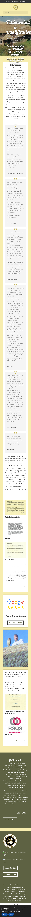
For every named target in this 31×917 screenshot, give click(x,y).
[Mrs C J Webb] (15, 557)
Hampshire (6, 894)
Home (4, 885)
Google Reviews (15, 623)
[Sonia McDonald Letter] (15, 515)
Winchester (18, 900)
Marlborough (22, 894)
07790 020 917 (22, 1)
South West (14, 898)
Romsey (22, 896)
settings (18, 911)
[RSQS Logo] (15, 732)
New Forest (7, 896)
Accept (4, 914)
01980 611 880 (12, 1)
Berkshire (6, 891)
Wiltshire (10, 900)
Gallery (10, 885)
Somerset (6, 898)
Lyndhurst (14, 894)
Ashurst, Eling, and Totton (19, 889)
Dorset (13, 891)
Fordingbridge (21, 891)
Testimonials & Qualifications (15, 887)
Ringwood (15, 896)
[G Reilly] (15, 536)
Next (24, 587)
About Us (17, 885)
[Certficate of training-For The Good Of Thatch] (15, 709)
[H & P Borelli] (15, 578)
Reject (11, 914)
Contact (24, 885)
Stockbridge (22, 898)
